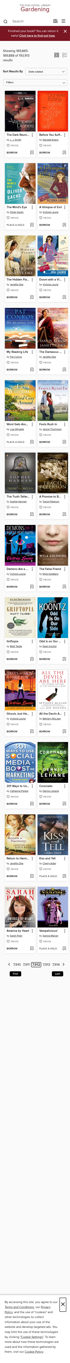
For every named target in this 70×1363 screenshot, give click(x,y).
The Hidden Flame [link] (18, 279)
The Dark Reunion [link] (18, 135)
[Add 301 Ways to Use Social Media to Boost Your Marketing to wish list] (31, 804)
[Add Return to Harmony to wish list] (31, 876)
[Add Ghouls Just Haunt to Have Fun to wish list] (31, 731)
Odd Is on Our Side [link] (51, 641)
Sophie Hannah (18, 501)
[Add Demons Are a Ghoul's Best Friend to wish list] (31, 587)
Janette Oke (16, 284)
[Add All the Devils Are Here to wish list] (64, 731)
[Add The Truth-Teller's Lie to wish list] (31, 514)
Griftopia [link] (12, 641)
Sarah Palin (16, 935)
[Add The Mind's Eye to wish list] (31, 225)
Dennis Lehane (51, 791)
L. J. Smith (15, 139)
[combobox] (27, 21)
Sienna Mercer (50, 935)
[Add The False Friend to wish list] (64, 587)
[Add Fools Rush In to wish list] (64, 442)
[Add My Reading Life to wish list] (31, 369)
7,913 (46, 965)
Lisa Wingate (17, 429)
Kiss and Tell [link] (47, 858)
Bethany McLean (52, 718)
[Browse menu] (63, 21)
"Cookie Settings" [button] (31, 1337)
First (15, 974)
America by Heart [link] (18, 931)
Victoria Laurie (50, 212)
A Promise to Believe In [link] (51, 497)
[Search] (5, 21)
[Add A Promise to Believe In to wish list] (64, 514)
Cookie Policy (34, 1352)
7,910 (17, 965)
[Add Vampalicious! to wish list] (64, 948)
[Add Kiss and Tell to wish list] (64, 876)
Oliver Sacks (17, 212)
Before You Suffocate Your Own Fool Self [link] (51, 135)
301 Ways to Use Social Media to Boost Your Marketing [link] (18, 786)
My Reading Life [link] (17, 352)
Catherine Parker (19, 791)
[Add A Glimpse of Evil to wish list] (64, 225)
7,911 (26, 965)
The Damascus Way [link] (51, 352)
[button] (56, 56)
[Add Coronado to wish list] (64, 804)
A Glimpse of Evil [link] (50, 207)
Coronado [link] (45, 786)
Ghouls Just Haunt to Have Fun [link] (18, 714)
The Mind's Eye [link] (17, 207)
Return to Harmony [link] (18, 858)
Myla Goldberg (50, 574)
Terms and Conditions (19, 1307)
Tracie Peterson (51, 501)
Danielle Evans (51, 139)
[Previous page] (9, 965)
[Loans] (55, 22)
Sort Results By (13, 71)
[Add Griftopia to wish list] (31, 659)
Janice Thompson (52, 429)
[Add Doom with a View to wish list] (64, 297)
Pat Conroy (16, 357)
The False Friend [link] (50, 569)
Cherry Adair (49, 863)
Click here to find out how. (37, 36)
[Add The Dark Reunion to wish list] (31, 152)
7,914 (56, 965)
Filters (10, 82)
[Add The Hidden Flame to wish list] (31, 297)
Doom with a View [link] (51, 279)
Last (57, 974)
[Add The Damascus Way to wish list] (64, 369)
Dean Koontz (50, 646)
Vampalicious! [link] (48, 931)
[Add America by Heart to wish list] (31, 948)
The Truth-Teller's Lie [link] (18, 497)
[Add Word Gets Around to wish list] (31, 442)
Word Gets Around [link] (18, 424)
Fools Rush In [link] (48, 424)
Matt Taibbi (16, 646)
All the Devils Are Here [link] (51, 714)
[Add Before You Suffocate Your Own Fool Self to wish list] (64, 152)
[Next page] (63, 965)
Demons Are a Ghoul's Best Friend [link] (18, 569)
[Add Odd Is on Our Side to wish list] (64, 659)
